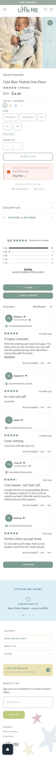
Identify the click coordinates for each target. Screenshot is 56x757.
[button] (16, 88)
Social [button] (8, 654)
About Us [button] (10, 646)
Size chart (9, 134)
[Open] (7, 749)
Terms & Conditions (10, 731)
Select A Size (28, 156)
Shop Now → (19, 175)
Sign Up (14, 714)
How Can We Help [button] (15, 638)
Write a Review (33, 296)
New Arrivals (28, 2)
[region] (28, 603)
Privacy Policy (8, 736)
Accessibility (7, 727)
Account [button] (9, 631)
